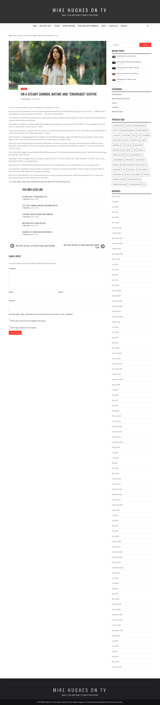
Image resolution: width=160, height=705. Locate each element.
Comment (12, 269)
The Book (115, 107)
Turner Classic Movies (120, 184)
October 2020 (116, 562)
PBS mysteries (117, 174)
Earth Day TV (135, 140)
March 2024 (115, 348)
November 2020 (117, 557)
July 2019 (115, 641)
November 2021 (117, 494)
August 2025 (116, 259)
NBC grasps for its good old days (34, 223)
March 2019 (115, 662)
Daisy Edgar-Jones (19, 182)
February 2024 (116, 353)
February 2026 (116, 228)
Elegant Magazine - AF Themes (83, 702)
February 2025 (116, 290)
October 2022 (116, 437)
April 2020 (115, 594)
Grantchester (117, 150)
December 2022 (117, 426)
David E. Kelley (117, 140)
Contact (124, 26)
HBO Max (141, 150)
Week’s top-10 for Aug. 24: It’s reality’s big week (127, 73)
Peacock (127, 174)
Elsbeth (143, 140)
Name (11, 292)
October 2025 (116, 249)
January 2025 (116, 296)
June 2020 (115, 583)
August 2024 (116, 322)
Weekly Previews (69, 26)
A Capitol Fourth (118, 125)
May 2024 (115, 338)
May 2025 (115, 275)
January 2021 (116, 547)
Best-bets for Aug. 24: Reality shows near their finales (129, 62)
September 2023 (117, 379)
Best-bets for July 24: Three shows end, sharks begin (81, 246)
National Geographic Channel (131, 165)
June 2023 (115, 395)
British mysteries (142, 130)
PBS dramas (131, 169)
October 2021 (116, 500)
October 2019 (116, 625)
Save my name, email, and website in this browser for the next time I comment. (41, 314)
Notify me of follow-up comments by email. (28, 321)
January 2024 (116, 358)
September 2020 (117, 568)
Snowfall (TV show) (119, 179)
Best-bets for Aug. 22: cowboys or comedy (126, 79)
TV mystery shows (134, 184)
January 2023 (116, 421)
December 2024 (117, 301)
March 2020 (115, 599)
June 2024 (115, 332)
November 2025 (117, 243)
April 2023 (115, 406)
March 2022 (115, 474)
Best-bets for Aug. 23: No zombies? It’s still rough (128, 67)
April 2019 (115, 656)
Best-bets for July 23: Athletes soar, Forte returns (35, 246)
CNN (134, 135)
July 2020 (115, 578)
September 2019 (117, 630)
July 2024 (115, 327)
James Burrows (118, 160)
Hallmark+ (127, 150)
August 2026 (116, 196)
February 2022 (116, 479)
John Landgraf (140, 160)
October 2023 (116, 374)
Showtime (146, 174)
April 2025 (115, 280)
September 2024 (117, 317)
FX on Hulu (129, 145)
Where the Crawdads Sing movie (59, 182)
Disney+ (126, 140)
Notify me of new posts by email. (23, 328)
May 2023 (115, 400)
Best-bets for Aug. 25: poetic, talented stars (126, 56)
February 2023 (116, 416)
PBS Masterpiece (143, 169)
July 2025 (115, 264)
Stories (57, 26)
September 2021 (117, 505)
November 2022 (117, 432)
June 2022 (115, 458)
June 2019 (115, 646)
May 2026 (115, 212)
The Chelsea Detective (134, 179)
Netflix (144, 165)
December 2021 (117, 489)
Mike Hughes (27, 99)
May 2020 (115, 589)
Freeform (116, 145)
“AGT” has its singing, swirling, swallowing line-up (40, 205)
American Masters (139, 125)
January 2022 (116, 484)
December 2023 (117, 364)
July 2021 (115, 515)
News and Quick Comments (88, 26)
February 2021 (116, 541)
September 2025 (117, 254)
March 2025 (115, 285)
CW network (146, 135)
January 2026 (116, 233)
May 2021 (115, 526)
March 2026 (115, 223)
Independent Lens (137, 155)
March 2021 (115, 536)
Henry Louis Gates (118, 155)
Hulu (128, 155)
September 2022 (117, 442)
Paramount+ (117, 169)
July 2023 (115, 390)
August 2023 (116, 385)
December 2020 (117, 552)
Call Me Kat (116, 135)
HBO (134, 150)
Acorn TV (129, 125)
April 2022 (115, 468)
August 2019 (116, 636)
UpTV (144, 184)
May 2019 (115, 651)
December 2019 (117, 615)
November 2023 (117, 369)
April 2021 (115, 531)
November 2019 (117, 620)
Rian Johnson (136, 174)
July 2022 (115, 453)
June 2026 (115, 207)
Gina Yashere (138, 145)
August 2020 (116, 573)
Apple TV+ (116, 130)
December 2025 (117, 238)
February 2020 (116, 604)
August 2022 (116, 447)
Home (35, 26)
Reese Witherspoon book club (37, 182)
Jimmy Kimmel (129, 160)
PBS (124, 169)
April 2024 (115, 343)
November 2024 (117, 306)
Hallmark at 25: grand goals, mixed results (37, 232)
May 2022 (115, 463)
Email (61, 292)
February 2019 (116, 667)
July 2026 (115, 202)
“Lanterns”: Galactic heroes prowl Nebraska (37, 214)
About (103, 26)
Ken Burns (116, 165)
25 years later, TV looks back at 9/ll (34, 197)
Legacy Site (113, 26)
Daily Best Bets (45, 26)
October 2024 (116, 311)
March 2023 (115, 411)
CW (138, 135)
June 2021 (115, 521)
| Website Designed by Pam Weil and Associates (107, 702)
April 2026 (115, 217)
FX (122, 145)
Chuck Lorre (126, 135)
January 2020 (116, 609)
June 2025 (115, 270)
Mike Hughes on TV (80, 10)
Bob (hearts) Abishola (128, 130)
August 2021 (116, 510)
